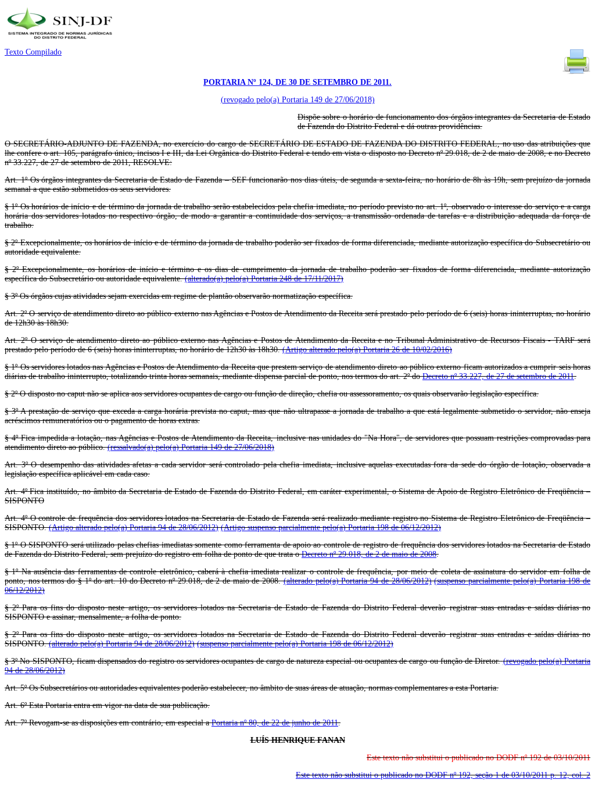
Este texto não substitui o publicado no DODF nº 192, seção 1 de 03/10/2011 (443, 775)
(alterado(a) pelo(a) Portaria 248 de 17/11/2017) (264, 278)
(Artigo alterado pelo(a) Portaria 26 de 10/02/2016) (367, 349)
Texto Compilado (33, 52)
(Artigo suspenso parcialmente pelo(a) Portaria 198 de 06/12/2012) (331, 527)
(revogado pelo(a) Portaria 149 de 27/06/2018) (298, 99)
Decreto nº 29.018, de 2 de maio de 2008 (369, 554)
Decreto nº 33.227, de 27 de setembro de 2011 (498, 376)
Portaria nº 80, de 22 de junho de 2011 (275, 722)
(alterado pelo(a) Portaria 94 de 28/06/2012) (358, 581)
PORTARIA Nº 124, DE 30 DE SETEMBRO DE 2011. (297, 82)
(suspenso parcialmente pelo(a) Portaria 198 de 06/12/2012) (295, 643)
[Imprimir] (576, 73)
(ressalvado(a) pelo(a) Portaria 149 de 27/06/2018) (190, 447)
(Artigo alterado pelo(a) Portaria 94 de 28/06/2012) (133, 527)
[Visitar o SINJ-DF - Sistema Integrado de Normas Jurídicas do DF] (61, 42)
